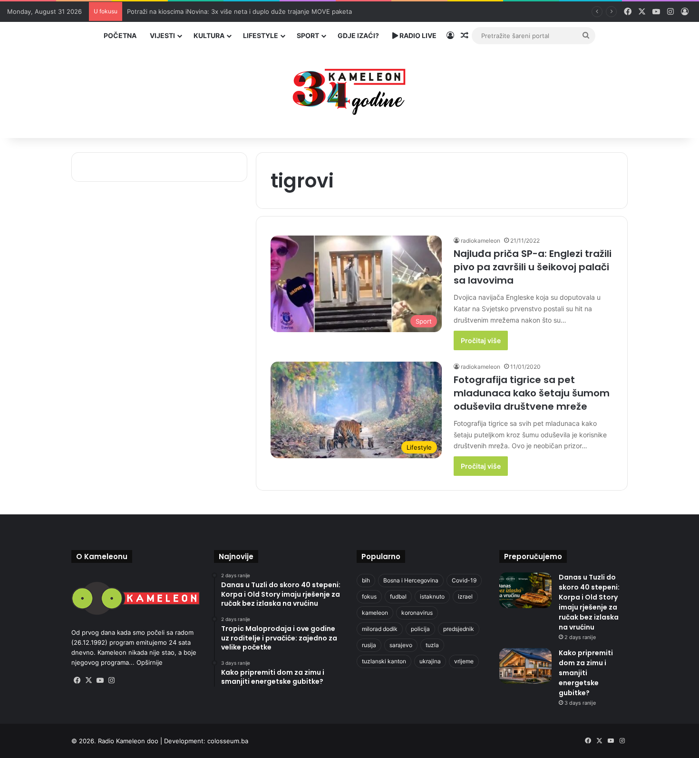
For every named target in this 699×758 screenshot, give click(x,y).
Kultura (209, 35)
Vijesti (162, 35)
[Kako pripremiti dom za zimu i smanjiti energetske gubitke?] (525, 666)
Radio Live (417, 35)
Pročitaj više (481, 340)
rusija (369, 645)
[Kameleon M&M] (349, 89)
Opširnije (149, 662)
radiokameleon (480, 240)
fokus (369, 596)
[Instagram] (111, 680)
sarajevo (400, 645)
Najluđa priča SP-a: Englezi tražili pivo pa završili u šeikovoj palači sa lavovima (533, 267)
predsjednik (458, 628)
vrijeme (464, 661)
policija (420, 628)
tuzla (432, 645)
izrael (465, 596)
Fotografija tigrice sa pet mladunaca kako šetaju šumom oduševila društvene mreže (532, 393)
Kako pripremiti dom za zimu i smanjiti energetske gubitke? (586, 673)
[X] (88, 680)
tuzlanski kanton (384, 661)
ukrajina (430, 661)
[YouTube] (100, 680)
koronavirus (417, 612)
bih (366, 580)
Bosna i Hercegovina (410, 580)
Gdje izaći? (358, 35)
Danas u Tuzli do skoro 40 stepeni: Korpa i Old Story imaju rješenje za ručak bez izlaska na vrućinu (589, 602)
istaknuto (432, 596)
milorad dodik (380, 628)
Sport (308, 35)
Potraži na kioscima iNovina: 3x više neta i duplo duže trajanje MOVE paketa (239, 11)
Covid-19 (464, 580)
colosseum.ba (227, 741)
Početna (120, 35)
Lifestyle (260, 35)
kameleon (375, 612)
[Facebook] (77, 680)
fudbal (398, 596)
